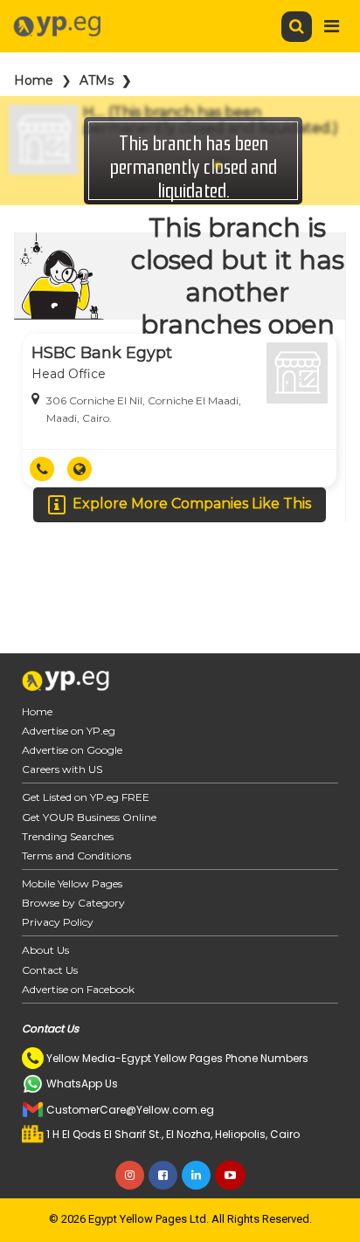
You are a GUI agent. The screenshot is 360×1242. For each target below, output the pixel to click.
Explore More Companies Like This (192, 503)
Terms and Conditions (76, 855)
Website (86, 469)
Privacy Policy (57, 921)
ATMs (97, 80)
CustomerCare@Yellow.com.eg (130, 1109)
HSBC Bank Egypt (101, 352)
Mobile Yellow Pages (72, 883)
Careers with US (62, 769)
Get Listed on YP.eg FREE (85, 797)
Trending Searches (68, 836)
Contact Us (50, 969)
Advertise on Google (72, 749)
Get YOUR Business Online (89, 817)
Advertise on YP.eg (68, 730)
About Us (45, 949)
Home (33, 80)
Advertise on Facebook (78, 989)
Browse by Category (73, 902)
